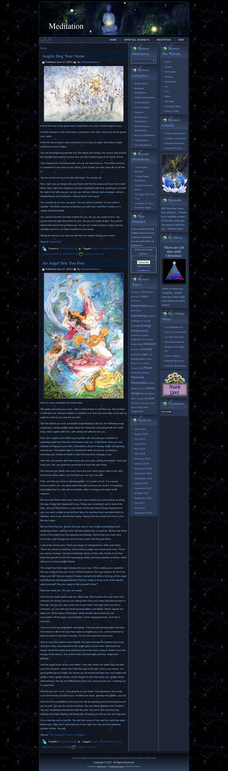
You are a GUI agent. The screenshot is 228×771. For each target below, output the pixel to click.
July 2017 (140, 503)
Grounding (144, 335)
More (167, 96)
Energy (117, 741)
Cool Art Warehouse (175, 365)
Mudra (149, 359)
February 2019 (142, 458)
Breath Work (141, 83)
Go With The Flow (174, 337)
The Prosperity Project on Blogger (67, 734)
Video (142, 403)
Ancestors (135, 297)
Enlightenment (139, 330)
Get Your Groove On (175, 332)
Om (138, 363)
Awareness (139, 305)
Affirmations (147, 292)
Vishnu (147, 403)
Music (133, 363)
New (181, 39)
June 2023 (140, 429)
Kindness (136, 354)
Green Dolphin (172, 356)
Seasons (135, 388)
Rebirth (145, 372)
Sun (151, 398)
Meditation (66, 25)
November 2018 (143, 473)
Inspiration (135, 349)
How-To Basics (142, 107)
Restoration (55, 253)
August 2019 (141, 434)
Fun (167, 91)
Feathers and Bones (175, 138)
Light (144, 354)
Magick (168, 67)
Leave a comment (94, 253)
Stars (133, 398)
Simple (135, 393)
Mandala (135, 359)
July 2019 (140, 439)
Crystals (135, 325)
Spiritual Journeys (136, 39)
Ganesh (135, 335)
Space (151, 393)
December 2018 (143, 468)
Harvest (150, 339)
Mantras (139, 112)
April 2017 (140, 508)
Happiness (48, 746)
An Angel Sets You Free (63, 263)
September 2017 (143, 498)
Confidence (106, 248)
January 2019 (142, 463)
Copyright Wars (173, 106)
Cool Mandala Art (174, 327)
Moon (143, 359)
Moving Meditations (145, 135)
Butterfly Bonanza (174, 360)
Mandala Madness (174, 143)
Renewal (137, 377)
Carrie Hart (55, 241)
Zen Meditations (143, 145)
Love (45, 253)
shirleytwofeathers (90, 62)
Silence (150, 388)
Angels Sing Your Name (63, 56)
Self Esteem (69, 253)
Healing (134, 344)
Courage (119, 248)
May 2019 (140, 448)
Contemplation (67, 248)
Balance (151, 306)
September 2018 (143, 478)
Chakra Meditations (145, 97)
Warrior (134, 407)
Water (140, 407)
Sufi (146, 398)
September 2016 (143, 512)
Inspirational (119, 758)
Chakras (151, 316)
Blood (133, 311)
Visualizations (66, 741)
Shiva (142, 389)
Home (113, 39)
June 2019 (140, 443)
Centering (139, 316)
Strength (140, 399)
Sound (144, 393)
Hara (144, 339)
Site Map (169, 101)
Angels (95, 248)
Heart (140, 344)
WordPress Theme (116, 766)
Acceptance (136, 292)
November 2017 (143, 488)
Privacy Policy (172, 111)
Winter (145, 407)
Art (166, 86)
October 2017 (142, 493)
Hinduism (150, 344)
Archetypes (135, 301)
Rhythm (151, 383)
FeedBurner (143, 270)
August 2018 (141, 483)
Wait (152, 403)
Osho (140, 368)
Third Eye (135, 403)
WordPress (101, 766)
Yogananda (137, 411)
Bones (138, 311)
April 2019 (140, 453)
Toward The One (173, 148)
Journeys (146, 349)
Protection (136, 372)
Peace (65, 746)
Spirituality (170, 71)
